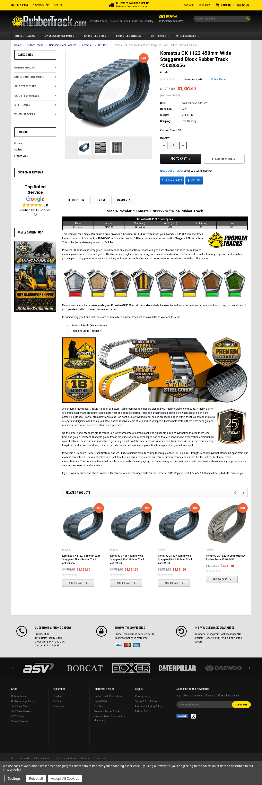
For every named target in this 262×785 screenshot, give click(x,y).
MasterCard (127, 645)
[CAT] (177, 668)
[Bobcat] (85, 668)
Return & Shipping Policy (148, 706)
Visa (118, 645)
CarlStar (18, 149)
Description (76, 200)
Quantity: (165, 138)
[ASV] (38, 668)
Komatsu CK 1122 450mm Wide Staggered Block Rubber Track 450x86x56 (155, 45)
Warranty (124, 200)
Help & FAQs (100, 701)
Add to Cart (179, 158)
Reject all (36, 778)
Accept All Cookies (65, 778)
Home (17, 45)
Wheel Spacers (186, 36)
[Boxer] (131, 668)
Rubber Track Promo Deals (109, 696)
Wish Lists (205, 4)
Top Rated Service (35, 189)
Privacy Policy (143, 696)
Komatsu (87, 45)
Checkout (244, 5)
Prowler (18, 143)
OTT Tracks (158, 36)
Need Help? (39, 4)
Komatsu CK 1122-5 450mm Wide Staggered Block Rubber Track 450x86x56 (81, 559)
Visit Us (196, 180)
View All (22, 156)
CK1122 (102, 45)
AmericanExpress (136, 645)
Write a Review (219, 79)
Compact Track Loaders (62, 45)
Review (100, 200)
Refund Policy (143, 711)
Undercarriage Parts (59, 36)
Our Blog (99, 706)
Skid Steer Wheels (128, 36)
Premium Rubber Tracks (107, 711)
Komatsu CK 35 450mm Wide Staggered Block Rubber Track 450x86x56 (127, 559)
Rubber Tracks (25, 36)
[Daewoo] (223, 668)
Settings (14, 778)
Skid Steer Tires (95, 36)
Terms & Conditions (146, 701)
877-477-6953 (174, 180)
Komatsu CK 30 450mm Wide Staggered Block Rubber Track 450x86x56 (175, 559)
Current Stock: (170, 130)
